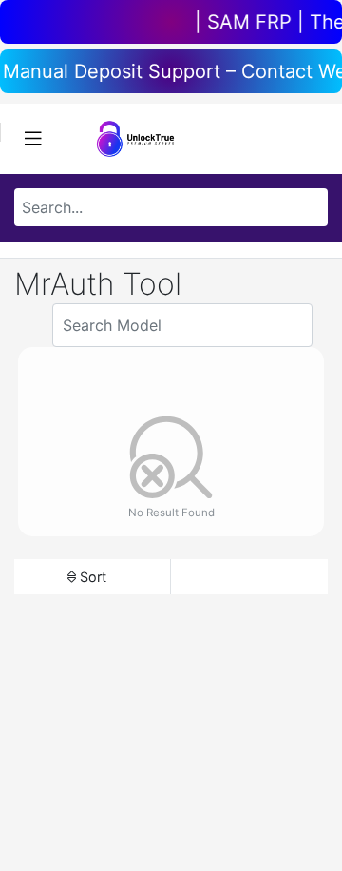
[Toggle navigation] (33, 139)
